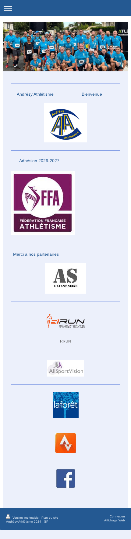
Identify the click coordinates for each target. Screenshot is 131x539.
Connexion (117, 516)
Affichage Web (114, 520)
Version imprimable (26, 517)
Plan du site (49, 517)
